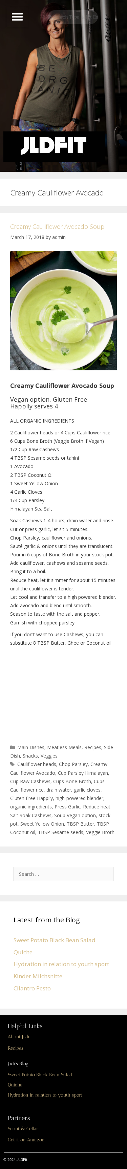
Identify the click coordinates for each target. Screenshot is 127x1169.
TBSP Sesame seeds (60, 832)
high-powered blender (79, 798)
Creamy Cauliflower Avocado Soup (57, 226)
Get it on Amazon (26, 1140)
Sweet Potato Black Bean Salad (55, 940)
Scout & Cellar (23, 1129)
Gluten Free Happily (31, 798)
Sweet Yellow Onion (42, 824)
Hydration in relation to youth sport (61, 964)
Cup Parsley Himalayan (83, 773)
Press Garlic (67, 806)
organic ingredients (31, 806)
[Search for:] (65, 874)
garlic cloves (87, 790)
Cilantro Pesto (32, 988)
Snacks (30, 755)
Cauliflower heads (36, 764)
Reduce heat (96, 806)
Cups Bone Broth (72, 781)
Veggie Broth (100, 832)
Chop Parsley (73, 764)
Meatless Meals (64, 747)
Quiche (23, 952)
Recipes (92, 747)
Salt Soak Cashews (30, 815)
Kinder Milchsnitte (38, 976)
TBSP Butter (80, 824)
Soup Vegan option (75, 815)
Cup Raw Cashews (30, 781)
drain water (58, 790)
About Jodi (18, 1037)
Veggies (49, 755)
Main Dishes (30, 747)
